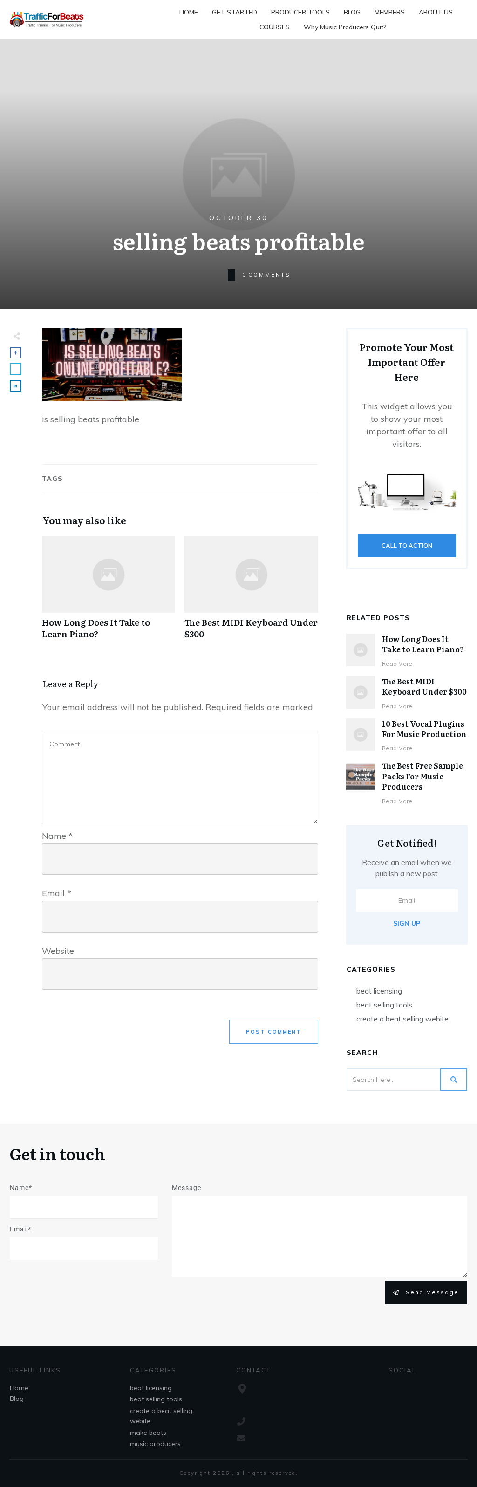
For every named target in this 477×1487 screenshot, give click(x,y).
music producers (155, 1444)
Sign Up (406, 923)
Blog (17, 1398)
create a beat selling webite (402, 1018)
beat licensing (379, 990)
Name (57, 836)
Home (19, 1388)
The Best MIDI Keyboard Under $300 (251, 592)
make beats (148, 1432)
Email (56, 893)
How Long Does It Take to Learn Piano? (108, 592)
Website (58, 951)
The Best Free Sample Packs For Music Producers (422, 776)
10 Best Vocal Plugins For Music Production (424, 728)
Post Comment (273, 1031)
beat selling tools (384, 1004)
